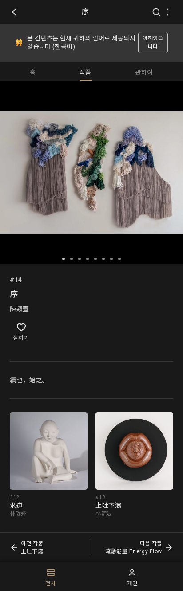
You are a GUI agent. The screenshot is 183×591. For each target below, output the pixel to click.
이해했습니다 (153, 42)
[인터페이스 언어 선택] (168, 12)
